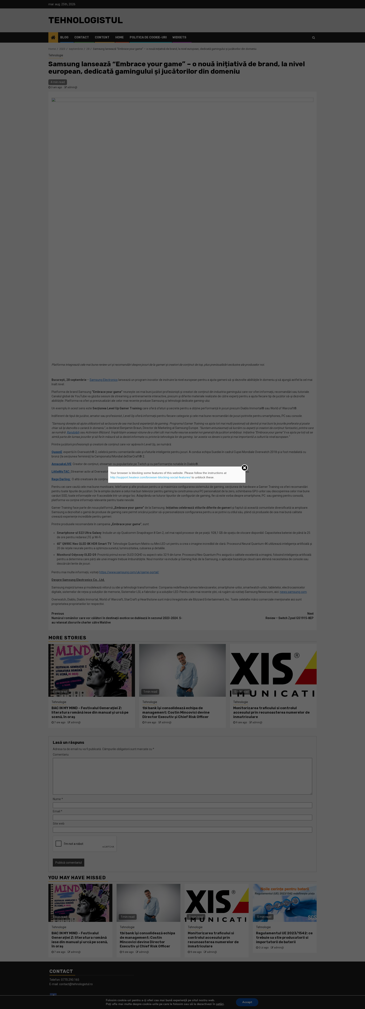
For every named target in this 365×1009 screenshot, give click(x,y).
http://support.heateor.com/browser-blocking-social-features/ (150, 477)
